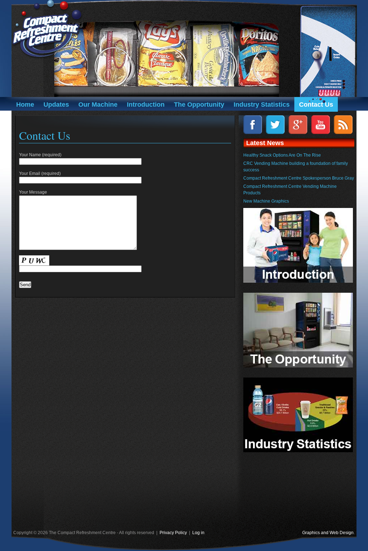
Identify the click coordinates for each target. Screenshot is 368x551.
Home (25, 104)
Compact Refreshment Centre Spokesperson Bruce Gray (298, 178)
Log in (198, 532)
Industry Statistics (262, 104)
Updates (56, 104)
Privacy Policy (173, 532)
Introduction (146, 104)
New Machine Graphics (266, 201)
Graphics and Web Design (328, 532)
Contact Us (316, 104)
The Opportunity (199, 104)
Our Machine (98, 104)
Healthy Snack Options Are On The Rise (282, 155)
